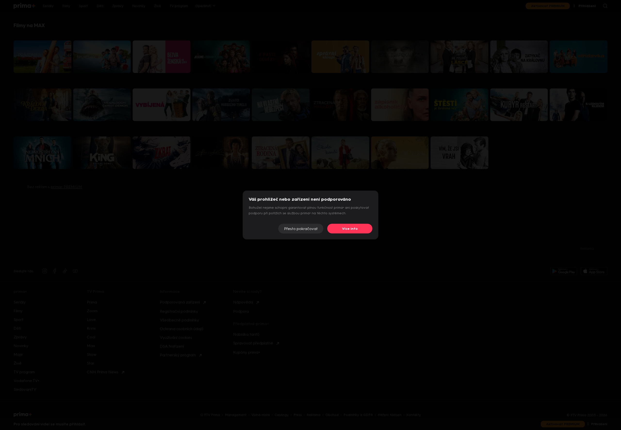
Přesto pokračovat (301, 228)
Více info (350, 229)
